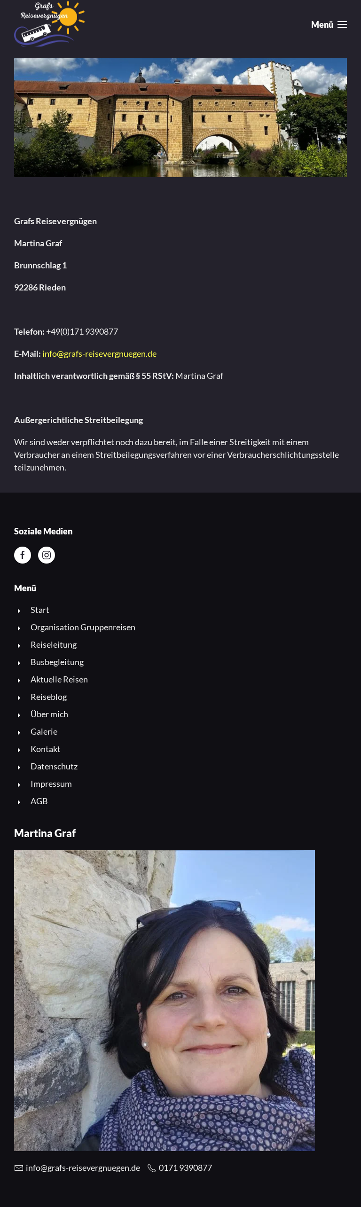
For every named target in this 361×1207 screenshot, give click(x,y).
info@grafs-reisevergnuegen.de (99, 353)
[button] (329, 24)
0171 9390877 (185, 1167)
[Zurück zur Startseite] (49, 24)
